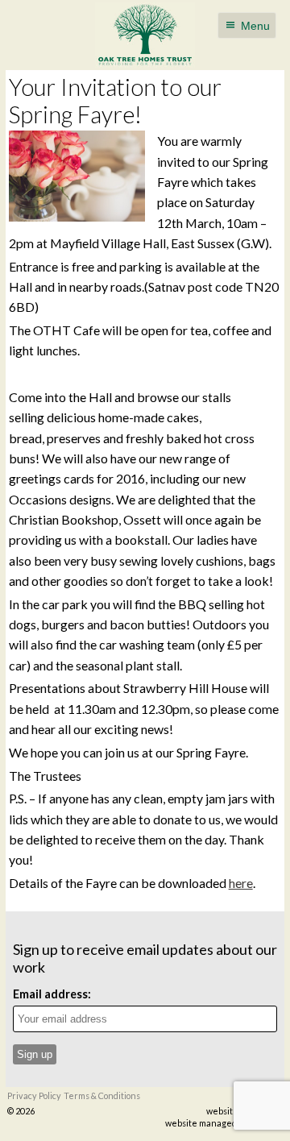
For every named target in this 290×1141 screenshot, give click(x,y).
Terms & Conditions (102, 1095)
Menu (255, 25)
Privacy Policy (34, 1095)
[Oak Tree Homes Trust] (145, 35)
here (241, 882)
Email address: (52, 994)
